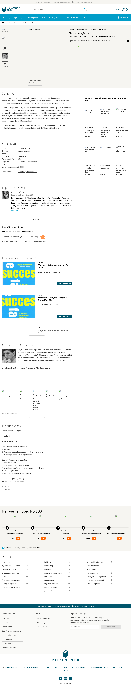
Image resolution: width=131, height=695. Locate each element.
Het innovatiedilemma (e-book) (65, 397)
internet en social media (11, 587)
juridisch (47, 562)
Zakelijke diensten (43, 618)
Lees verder (15, 211)
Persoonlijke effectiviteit (21, 23)
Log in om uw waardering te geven (36, 241)
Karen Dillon (101, 30)
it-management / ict (9, 591)
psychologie (91, 569)
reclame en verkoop (94, 573)
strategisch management (96, 577)
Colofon (46, 667)
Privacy (56, 667)
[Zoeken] (84, 9)
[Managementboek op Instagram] (70, 678)
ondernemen (49, 580)
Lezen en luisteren (9, 635)
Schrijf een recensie (11, 237)
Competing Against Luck (50, 397)
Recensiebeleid (8, 644)
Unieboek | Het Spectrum (27, 162)
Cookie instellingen (78, 667)
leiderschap (48, 566)
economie (5, 577)
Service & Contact (118, 667)
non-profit (48, 577)
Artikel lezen (63, 283)
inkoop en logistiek (9, 584)
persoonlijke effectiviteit (96, 562)
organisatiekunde (51, 584)
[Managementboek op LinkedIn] (60, 678)
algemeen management (11, 566)
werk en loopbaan (93, 584)
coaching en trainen (9, 569)
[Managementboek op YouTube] (65, 678)
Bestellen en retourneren (11, 631)
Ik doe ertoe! (105, 168)
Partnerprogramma (9, 648)
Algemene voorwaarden (31, 667)
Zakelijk (39, 614)
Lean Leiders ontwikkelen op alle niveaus (105, 132)
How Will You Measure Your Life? (89, 170)
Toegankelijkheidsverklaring (98, 667)
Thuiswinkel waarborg (12, 667)
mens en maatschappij (53, 573)
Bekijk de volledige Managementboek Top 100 (24, 548)
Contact (5, 623)
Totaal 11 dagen (33, 83)
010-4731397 (124, 17)
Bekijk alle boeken (8, 413)
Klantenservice (8, 614)
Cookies (65, 667)
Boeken (9, 23)
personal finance (50, 587)
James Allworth (90, 30)
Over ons (5, 618)
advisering (6, 562)
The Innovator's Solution (24, 397)
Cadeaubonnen (41, 627)
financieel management (11, 580)
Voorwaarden (7, 627)
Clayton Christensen (76, 30)
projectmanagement (94, 566)
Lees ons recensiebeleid (10, 241)
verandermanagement (95, 580)
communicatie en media (11, 573)
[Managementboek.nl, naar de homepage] (11, 11)
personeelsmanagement (53, 591)
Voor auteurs (7, 639)
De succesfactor (37, 23)
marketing (48, 569)
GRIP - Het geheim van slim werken (122, 170)
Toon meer (36, 219)
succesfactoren (24, 151)
